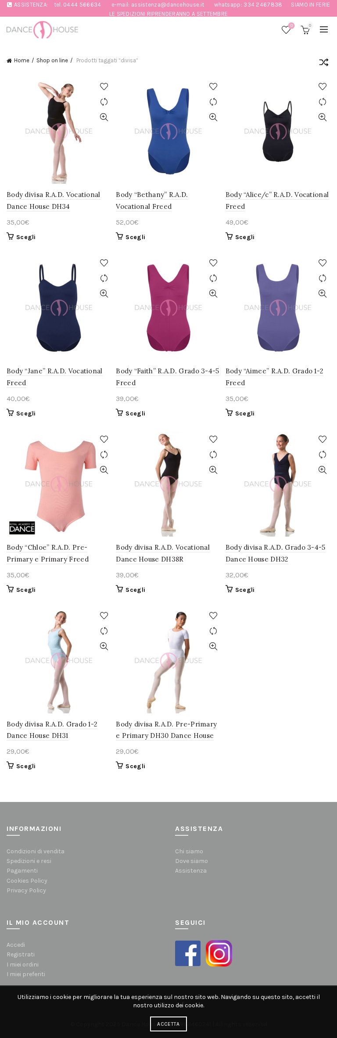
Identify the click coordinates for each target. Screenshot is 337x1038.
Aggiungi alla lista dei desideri (103, 86)
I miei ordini (23, 964)
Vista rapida (103, 117)
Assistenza (191, 870)
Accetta (168, 1024)
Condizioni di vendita (36, 851)
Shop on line (52, 60)
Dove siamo (191, 861)
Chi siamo (189, 851)
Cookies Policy (27, 880)
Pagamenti (22, 870)
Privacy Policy (26, 890)
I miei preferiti (26, 974)
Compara (103, 102)
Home (21, 60)
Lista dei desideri (291, 25)
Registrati (21, 954)
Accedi (16, 945)
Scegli (26, 237)
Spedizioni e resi (29, 861)
